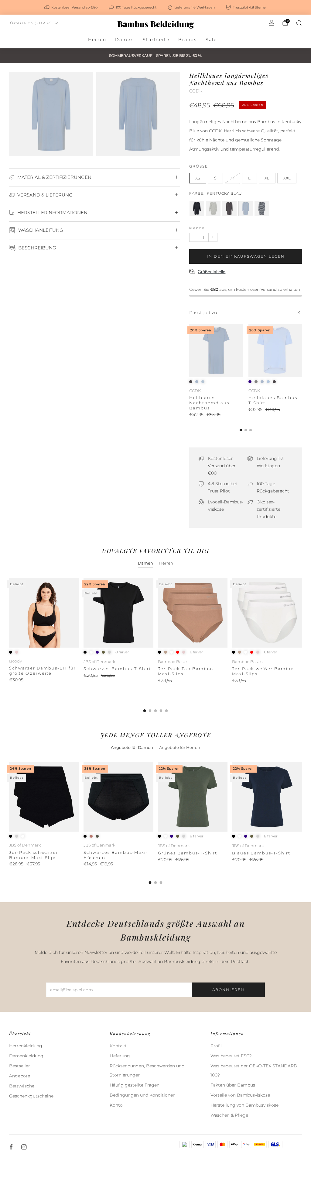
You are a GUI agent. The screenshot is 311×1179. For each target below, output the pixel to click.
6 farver (196, 652)
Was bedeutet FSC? (231, 1056)
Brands (187, 39)
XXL (287, 178)
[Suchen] (299, 23)
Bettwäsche (21, 1086)
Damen (124, 39)
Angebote (19, 1076)
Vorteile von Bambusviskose (240, 1095)
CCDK (196, 91)
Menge (197, 228)
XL (267, 178)
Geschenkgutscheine (31, 1096)
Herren (97, 39)
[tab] (241, 430)
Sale (211, 39)
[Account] (271, 23)
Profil (216, 1046)
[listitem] (71, 7)
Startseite (156, 39)
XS (197, 178)
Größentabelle (211, 271)
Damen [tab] (145, 563)
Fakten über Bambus (232, 1085)
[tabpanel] (155, 645)
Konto (116, 1105)
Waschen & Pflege (229, 1115)
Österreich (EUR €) (31, 23)
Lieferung (120, 1056)
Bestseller (19, 1066)
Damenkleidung (26, 1056)
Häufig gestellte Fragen (134, 1085)
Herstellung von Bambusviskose (244, 1105)
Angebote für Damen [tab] (132, 747)
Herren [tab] (166, 563)
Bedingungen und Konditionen (143, 1095)
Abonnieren (228, 989)
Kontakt (118, 1046)
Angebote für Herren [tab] (179, 747)
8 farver (122, 652)
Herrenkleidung (25, 1046)
